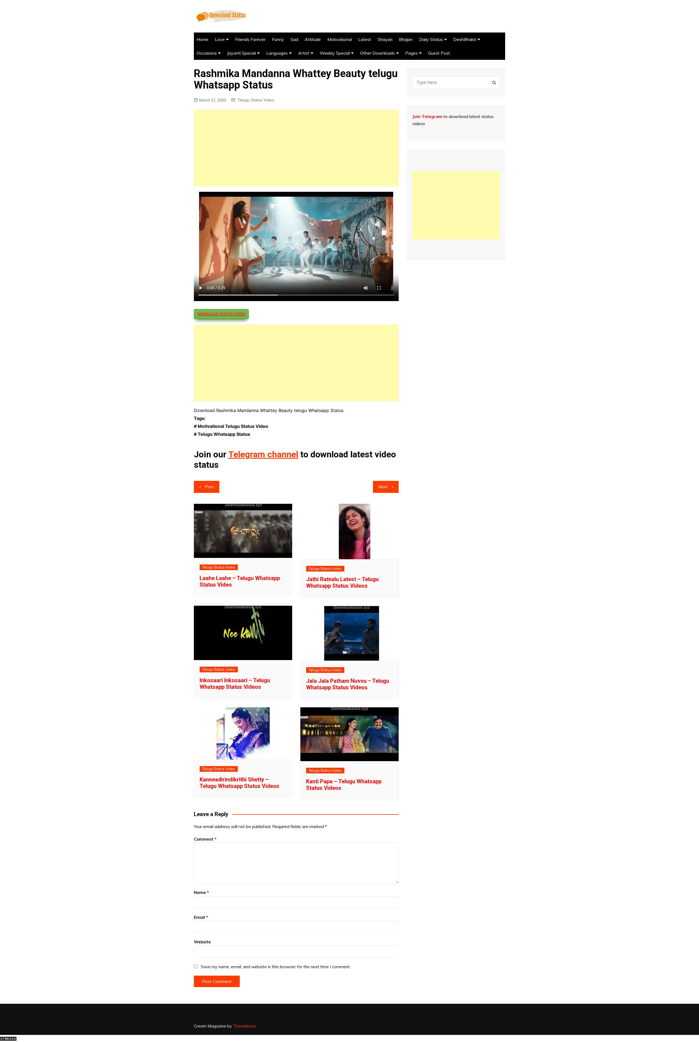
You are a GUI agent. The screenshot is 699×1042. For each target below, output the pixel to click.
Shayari (385, 39)
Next (383, 486)
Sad (294, 39)
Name (201, 892)
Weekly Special (335, 53)
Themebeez (244, 1026)
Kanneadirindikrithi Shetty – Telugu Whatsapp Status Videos (239, 782)
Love (220, 39)
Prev (209, 486)
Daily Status (431, 39)
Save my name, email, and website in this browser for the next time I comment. (276, 966)
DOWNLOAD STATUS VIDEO (221, 314)
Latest (364, 39)
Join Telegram (427, 116)
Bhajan (406, 39)
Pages (411, 53)
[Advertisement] (296, 148)
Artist (303, 53)
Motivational (339, 39)
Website (202, 941)
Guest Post (439, 53)
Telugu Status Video (256, 100)
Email (201, 917)
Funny (278, 39)
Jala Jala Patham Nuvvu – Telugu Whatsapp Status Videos (347, 684)
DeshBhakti (464, 39)
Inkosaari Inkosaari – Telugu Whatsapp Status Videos (235, 683)
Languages (277, 53)
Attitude (313, 39)
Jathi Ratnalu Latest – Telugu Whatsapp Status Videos (342, 582)
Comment (205, 839)
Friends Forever (250, 39)
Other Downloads (377, 53)
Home (202, 39)
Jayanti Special (241, 53)
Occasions (207, 53)
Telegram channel (263, 454)
